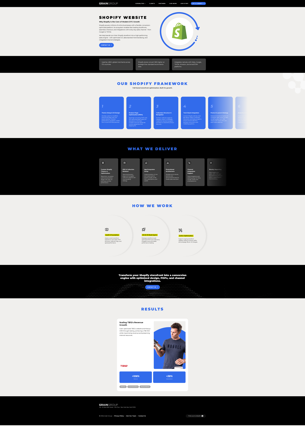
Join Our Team (131, 416)
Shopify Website (145, 386)
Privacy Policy (119, 416)
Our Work (173, 3)
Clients (152, 3)
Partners (162, 3)
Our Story (184, 3)
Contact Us (142, 416)
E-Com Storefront (133, 386)
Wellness (123, 386)
